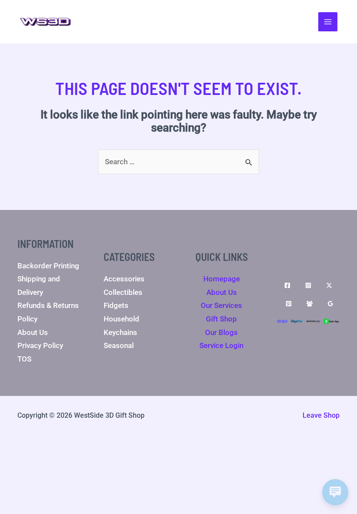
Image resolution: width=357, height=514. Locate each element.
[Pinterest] (289, 303)
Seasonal (119, 345)
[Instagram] (308, 285)
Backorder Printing (48, 265)
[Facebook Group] (309, 303)
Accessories (124, 278)
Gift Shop (221, 318)
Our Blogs (221, 332)
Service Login (221, 345)
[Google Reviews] (330, 303)
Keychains (120, 332)
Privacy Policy (40, 345)
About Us (32, 332)
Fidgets (116, 305)
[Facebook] (287, 285)
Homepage (221, 278)
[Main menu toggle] (327, 21)
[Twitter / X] (329, 285)
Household (121, 318)
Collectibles (123, 292)
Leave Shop (321, 415)
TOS (24, 359)
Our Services (221, 305)
